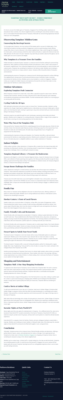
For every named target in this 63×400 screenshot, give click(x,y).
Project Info (20, 2)
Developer (24, 374)
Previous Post (5, 354)
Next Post (58, 354)
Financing (50, 2)
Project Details (26, 376)
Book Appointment (27, 385)
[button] (23, 2)
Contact (21, 6)
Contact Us (25, 387)
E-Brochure (25, 377)
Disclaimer (51, 396)
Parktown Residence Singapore (27, 335)
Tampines (42, 2)
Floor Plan (29, 2)
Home (13, 2)
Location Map (25, 381)
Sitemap (45, 396)
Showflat (14, 6)
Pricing (36, 2)
